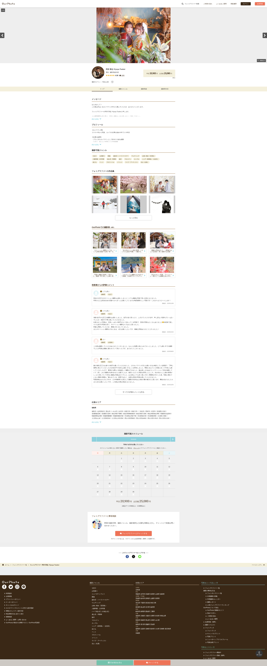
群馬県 (147, 598)
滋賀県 (138, 616)
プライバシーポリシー (13, 599)
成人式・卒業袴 (97, 614)
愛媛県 (147, 624)
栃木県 (142, 598)
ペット (94, 632)
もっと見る (133, 218)
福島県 (162, 594)
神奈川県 (153, 603)
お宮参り (95, 591)
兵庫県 (152, 616)
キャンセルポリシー (12, 605)
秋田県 (152, 594)
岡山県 (147, 620)
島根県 (142, 620)
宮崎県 (162, 629)
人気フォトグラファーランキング (218, 605)
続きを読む (95, 119)
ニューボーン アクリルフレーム (217, 639)
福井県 (152, 607)
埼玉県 (138, 603)
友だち (94, 629)
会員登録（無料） (211, 622)
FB (4, 587)
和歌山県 (163, 616)
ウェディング (96, 603)
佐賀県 (142, 629)
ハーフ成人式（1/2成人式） (101, 611)
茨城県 (138, 598)
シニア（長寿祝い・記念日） (101, 626)
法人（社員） (96, 643)
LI (23, 587)
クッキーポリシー (12, 602)
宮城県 (147, 594)
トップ (102, 89)
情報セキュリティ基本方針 (14, 611)
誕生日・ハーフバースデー (100, 600)
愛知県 (147, 611)
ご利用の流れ (207, 4)
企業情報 (9, 596)
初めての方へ (211, 613)
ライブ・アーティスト (99, 640)
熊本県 (152, 629)
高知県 (152, 624)
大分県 (157, 629)
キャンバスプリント (213, 633)
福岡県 (138, 629)
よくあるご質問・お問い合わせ (16, 620)
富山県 (142, 607)
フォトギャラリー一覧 (214, 593)
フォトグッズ (209, 628)
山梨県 (152, 598)
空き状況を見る (116, 662)
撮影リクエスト (210, 625)
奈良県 (157, 616)
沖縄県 (138, 633)
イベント (95, 638)
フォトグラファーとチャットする (134, 533)
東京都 (147, 603)
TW (11, 587)
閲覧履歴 (234, 4)
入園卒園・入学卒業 (98, 608)
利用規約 (9, 593)
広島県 (152, 620)
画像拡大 (262, 60)
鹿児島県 (168, 629)
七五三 (94, 588)
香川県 (142, 624)
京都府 (142, 616)
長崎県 (147, 629)
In (17, 587)
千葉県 (142, 603)
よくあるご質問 (221, 4)
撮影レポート (211, 602)
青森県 (138, 594)
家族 (93, 597)
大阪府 (147, 616)
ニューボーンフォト (98, 594)
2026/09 (133, 439)
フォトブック (211, 630)
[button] (105, 184)
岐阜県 (138, 611)
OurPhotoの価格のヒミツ (215, 610)
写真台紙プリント (213, 642)
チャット (136, 448)
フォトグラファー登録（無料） (215, 655)
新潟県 (138, 607)
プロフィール (96, 635)
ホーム (7, 565)
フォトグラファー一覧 (19, 565)
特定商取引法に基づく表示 (14, 614)
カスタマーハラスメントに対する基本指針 (20, 608)
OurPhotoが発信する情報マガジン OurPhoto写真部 (23, 622)
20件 (123, 75)
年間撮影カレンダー (213, 599)
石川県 (147, 607)
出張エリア (140, 583)
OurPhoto (10, 582)
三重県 (152, 611)
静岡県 (142, 611)
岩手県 (142, 594)
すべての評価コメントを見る (133, 392)
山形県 (157, 594)
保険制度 (9, 617)
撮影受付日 (164, 89)
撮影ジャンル (123, 89)
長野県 (157, 598)
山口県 (157, 620)
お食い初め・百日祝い (99, 605)
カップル (95, 623)
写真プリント (211, 636)
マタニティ (95, 620)
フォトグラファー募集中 (213, 652)
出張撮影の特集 (212, 596)
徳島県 (138, 624)
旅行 (93, 617)
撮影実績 (144, 89)
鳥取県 (138, 620)
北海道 (138, 590)
